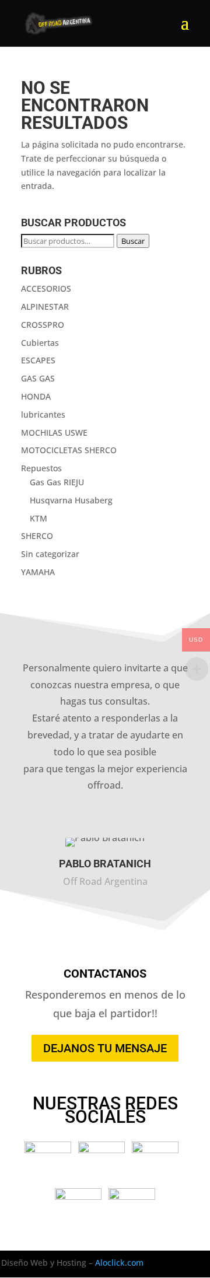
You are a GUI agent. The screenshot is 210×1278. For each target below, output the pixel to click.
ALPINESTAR (45, 306)
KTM (38, 518)
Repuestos (41, 468)
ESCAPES (38, 360)
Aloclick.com (119, 1262)
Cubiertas (40, 342)
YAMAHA (38, 571)
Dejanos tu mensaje (105, 1048)
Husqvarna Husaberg (71, 500)
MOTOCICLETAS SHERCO (69, 450)
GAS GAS (38, 378)
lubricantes (43, 414)
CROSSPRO (42, 324)
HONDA (36, 396)
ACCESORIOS (46, 288)
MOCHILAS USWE (54, 432)
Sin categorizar (50, 553)
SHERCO (37, 535)
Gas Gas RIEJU (57, 482)
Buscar (133, 241)
